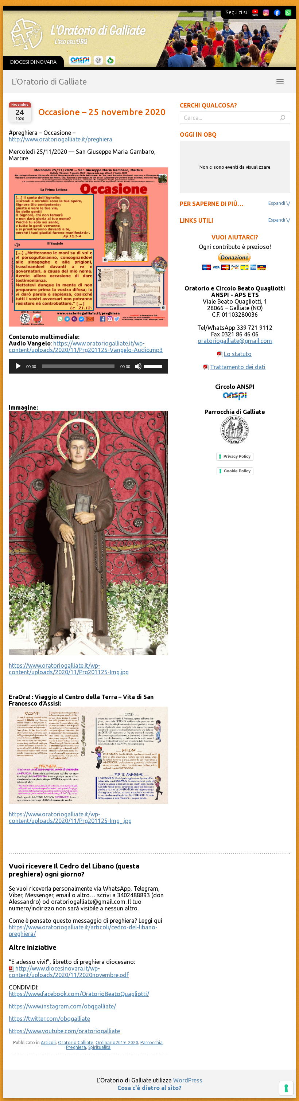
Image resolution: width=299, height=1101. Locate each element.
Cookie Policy (237, 470)
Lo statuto (238, 354)
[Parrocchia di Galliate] (98, 60)
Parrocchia (151, 1042)
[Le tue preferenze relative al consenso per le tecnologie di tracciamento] (286, 1088)
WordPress (187, 1080)
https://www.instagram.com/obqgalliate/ (62, 1006)
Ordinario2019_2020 (117, 1042)
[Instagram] (266, 12)
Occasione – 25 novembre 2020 (102, 112)
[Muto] (138, 366)
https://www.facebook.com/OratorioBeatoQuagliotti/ (79, 994)
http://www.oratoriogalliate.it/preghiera (60, 139)
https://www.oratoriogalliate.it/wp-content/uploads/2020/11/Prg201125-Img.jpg (69, 668)
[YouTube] (255, 12)
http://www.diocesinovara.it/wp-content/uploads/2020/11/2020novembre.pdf (69, 971)
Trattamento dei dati (237, 367)
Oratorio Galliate (75, 1042)
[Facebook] (277, 12)
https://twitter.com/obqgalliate (49, 1018)
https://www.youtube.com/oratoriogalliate (64, 1031)
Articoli (48, 1042)
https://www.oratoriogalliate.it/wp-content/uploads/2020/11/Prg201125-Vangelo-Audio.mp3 (86, 346)
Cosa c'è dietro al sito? (149, 1088)
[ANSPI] (80, 60)
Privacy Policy (237, 456)
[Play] (18, 366)
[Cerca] (282, 118)
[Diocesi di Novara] (110, 60)
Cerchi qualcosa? (208, 105)
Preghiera (76, 1047)
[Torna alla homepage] (144, 33)
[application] (88, 366)
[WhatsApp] (288, 12)
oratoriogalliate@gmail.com (235, 340)
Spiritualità (99, 1047)
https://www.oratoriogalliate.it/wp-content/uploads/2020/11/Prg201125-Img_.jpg (70, 817)
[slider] (154, 365)
